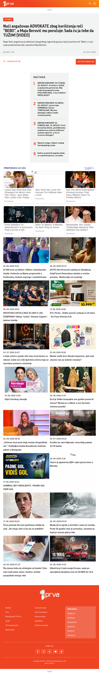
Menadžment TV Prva (13, 617)
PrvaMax (71, 618)
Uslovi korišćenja (41, 612)
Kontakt (8, 608)
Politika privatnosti (41, 625)
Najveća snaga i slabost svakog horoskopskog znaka (51, 144)
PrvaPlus (71, 614)
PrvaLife (70, 631)
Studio (7, 621)
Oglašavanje (9, 630)
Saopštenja (39, 621)
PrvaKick (71, 627)
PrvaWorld (72, 622)
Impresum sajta (40, 608)
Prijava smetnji (40, 617)
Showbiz (8, 19)
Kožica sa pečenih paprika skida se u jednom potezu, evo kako (51, 154)
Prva (7, 612)
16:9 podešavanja (11, 625)
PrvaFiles (71, 635)
